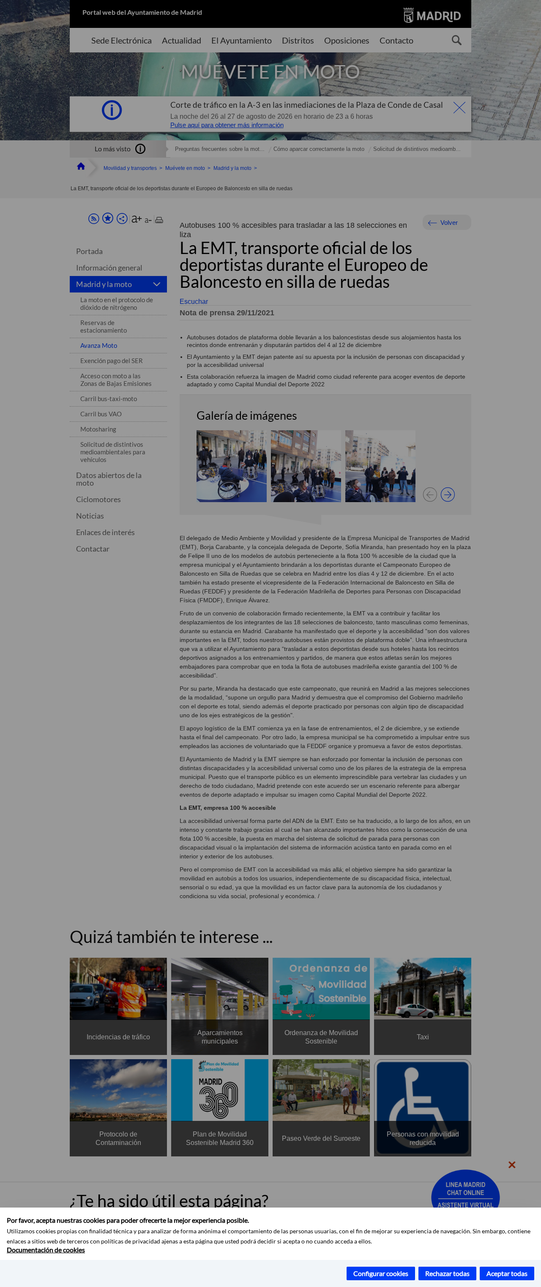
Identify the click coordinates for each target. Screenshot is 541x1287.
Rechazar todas (447, 1273)
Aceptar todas (506, 1273)
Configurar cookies (380, 1273)
